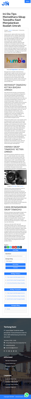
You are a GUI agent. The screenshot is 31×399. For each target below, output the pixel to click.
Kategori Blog (9, 258)
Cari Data (15, 267)
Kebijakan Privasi (10, 366)
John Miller (14, 186)
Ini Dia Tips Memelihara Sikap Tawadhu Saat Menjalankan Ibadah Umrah (16, 283)
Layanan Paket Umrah (11, 381)
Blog (6, 369)
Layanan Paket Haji (10, 379)
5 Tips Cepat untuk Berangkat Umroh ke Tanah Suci (16, 277)
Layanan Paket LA (10, 387)
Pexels (22, 69)
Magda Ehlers (14, 69)
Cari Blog (16, 264)
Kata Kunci (8, 253)
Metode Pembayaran (11, 360)
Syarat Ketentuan (10, 363)
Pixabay (21, 186)
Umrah (10, 30)
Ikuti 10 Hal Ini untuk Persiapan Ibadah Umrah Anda (16, 280)
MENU (27, 1)
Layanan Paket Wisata (11, 384)
